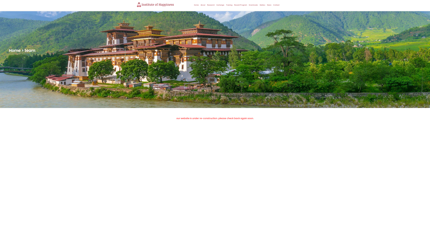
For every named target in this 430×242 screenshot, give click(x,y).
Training (229, 5)
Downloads (253, 5)
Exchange (220, 5)
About (203, 5)
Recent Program (240, 5)
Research (211, 5)
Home (196, 5)
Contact (276, 5)
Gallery (262, 5)
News (269, 5)
